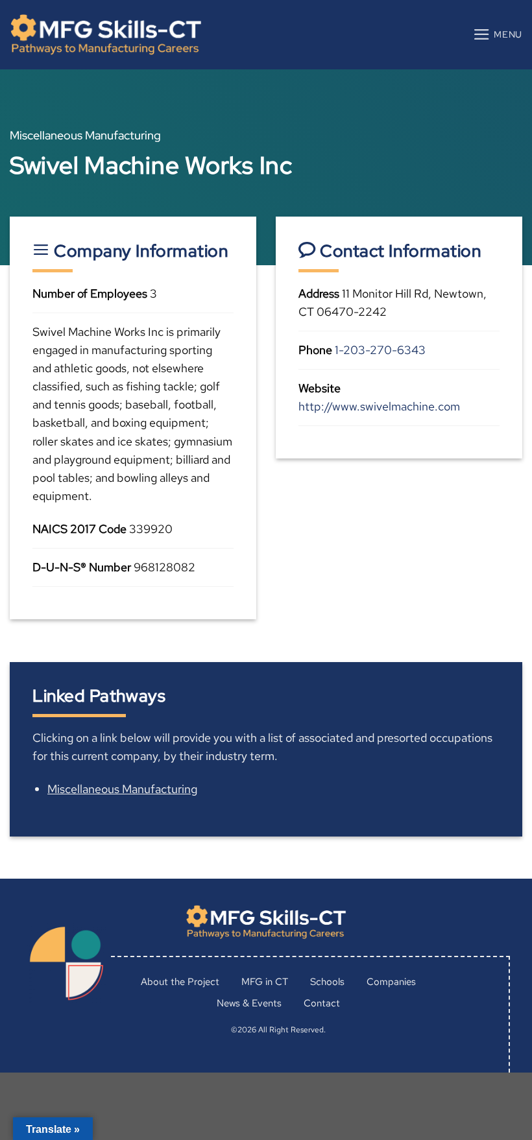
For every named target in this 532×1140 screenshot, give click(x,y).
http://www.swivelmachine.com (379, 406)
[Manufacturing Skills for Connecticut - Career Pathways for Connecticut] (106, 34)
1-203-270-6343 (380, 349)
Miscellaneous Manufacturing (122, 788)
